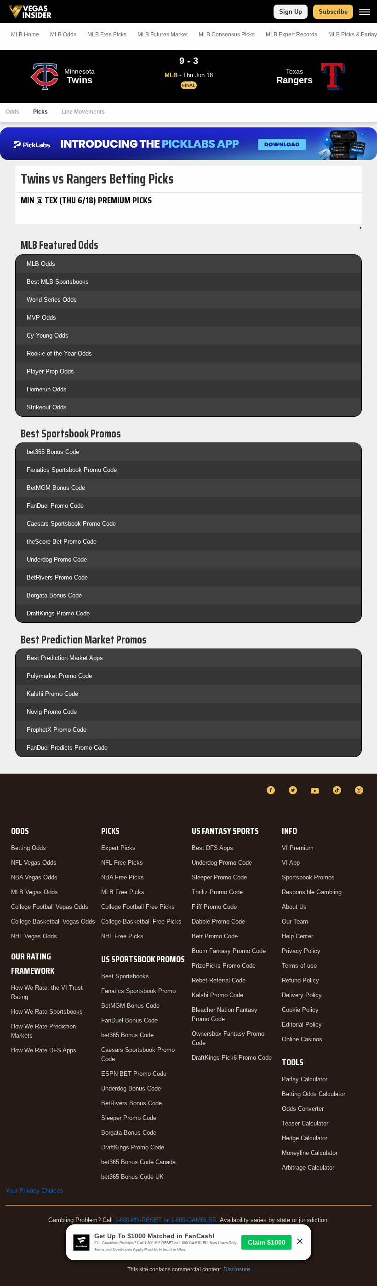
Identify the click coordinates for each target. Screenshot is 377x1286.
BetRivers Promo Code (57, 577)
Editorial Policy (302, 1024)
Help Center (297, 936)
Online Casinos (302, 1039)
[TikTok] (338, 790)
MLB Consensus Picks (227, 34)
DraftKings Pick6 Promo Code (232, 1057)
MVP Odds (41, 317)
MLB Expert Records (291, 34)
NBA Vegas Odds (34, 877)
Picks (40, 112)
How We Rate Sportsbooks (47, 1011)
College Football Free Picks (138, 906)
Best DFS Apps (212, 847)
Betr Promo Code (215, 936)
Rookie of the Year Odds (59, 353)
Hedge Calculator (304, 1138)
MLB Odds (63, 34)
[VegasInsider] (11, 798)
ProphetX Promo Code (56, 729)
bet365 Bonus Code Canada (138, 1162)
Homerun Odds (47, 389)
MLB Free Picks (122, 892)
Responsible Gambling (312, 892)
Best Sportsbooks (125, 976)
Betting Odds (28, 847)
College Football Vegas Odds (49, 906)
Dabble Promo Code (218, 921)
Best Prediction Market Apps (65, 657)
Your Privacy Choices (34, 1190)
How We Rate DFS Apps (43, 1050)
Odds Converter (303, 1108)
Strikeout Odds (47, 407)
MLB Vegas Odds (34, 892)
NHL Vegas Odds (34, 936)
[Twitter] (294, 790)
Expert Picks (118, 847)
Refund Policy (300, 980)
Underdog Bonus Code (131, 1088)
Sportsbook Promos (308, 877)
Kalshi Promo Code (52, 693)
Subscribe (333, 11)
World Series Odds (52, 299)
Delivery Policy (302, 995)
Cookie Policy (300, 1009)
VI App (291, 862)
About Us (294, 906)
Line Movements (83, 112)
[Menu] (364, 11)
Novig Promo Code (52, 711)
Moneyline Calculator (309, 1152)
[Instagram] (360, 790)
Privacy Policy (301, 950)
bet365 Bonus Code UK (132, 1176)
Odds (12, 112)
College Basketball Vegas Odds (53, 921)
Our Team (295, 921)
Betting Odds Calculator (313, 1094)
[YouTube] (316, 790)
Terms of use (299, 965)
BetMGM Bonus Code (56, 487)
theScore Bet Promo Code (62, 541)
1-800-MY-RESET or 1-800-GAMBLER (165, 1220)
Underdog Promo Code (57, 559)
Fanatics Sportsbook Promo (138, 990)
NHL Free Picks (122, 936)
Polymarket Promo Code (59, 675)
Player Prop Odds (50, 371)
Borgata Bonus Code (54, 595)
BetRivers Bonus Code (131, 1103)
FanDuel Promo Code (55, 505)
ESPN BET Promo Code (133, 1073)
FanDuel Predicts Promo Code (67, 747)
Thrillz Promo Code (217, 892)
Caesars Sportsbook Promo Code (71, 523)
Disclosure (236, 1269)
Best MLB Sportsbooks (58, 281)
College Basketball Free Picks (141, 921)
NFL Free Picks (122, 862)
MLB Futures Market (162, 34)
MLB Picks (106, 34)
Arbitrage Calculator (308, 1167)
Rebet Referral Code (219, 980)
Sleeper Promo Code (128, 1117)
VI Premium (298, 847)
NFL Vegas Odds (34, 862)
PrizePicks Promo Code (224, 965)
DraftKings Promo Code (58, 613)
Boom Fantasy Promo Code (229, 950)
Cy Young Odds (48, 335)
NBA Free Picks (122, 877)
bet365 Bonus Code (53, 451)
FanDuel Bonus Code (129, 1020)
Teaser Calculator (305, 1123)
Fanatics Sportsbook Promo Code (72, 469)
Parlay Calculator (304, 1079)
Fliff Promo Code (214, 906)
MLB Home (25, 34)
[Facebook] (272, 790)
